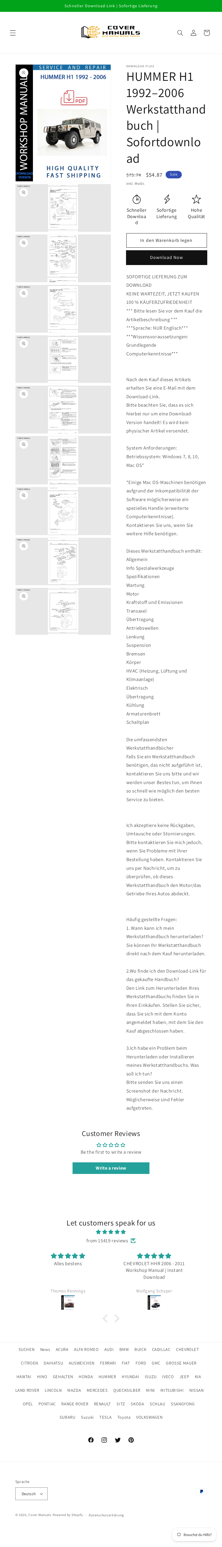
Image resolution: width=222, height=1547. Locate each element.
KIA (198, 1376)
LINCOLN (53, 1390)
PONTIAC (47, 1404)
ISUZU (151, 1376)
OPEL (28, 1404)
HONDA (86, 1376)
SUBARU (67, 1417)
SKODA (137, 1404)
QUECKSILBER (126, 1390)
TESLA (105, 1417)
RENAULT (102, 1404)
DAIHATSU (53, 1363)
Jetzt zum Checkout (166, 258)
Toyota (124, 1417)
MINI (150, 1390)
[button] (12, 32)
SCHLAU (157, 1404)
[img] (111, 1232)
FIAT (126, 1363)
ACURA (62, 1349)
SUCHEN (26, 1349)
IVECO (168, 1376)
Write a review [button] (111, 1168)
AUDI (109, 1349)
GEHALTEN (63, 1376)
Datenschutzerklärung (106, 1515)
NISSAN (196, 1390)
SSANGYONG (183, 1404)
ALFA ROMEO (86, 1349)
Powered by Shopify (68, 1515)
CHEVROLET (187, 1349)
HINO (42, 1376)
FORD (141, 1363)
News (45, 1349)
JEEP (184, 1376)
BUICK (140, 1349)
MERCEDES (97, 1390)
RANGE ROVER (74, 1404)
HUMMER (107, 1376)
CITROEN (29, 1363)
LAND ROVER (27, 1390)
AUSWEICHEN (82, 1363)
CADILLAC (161, 1349)
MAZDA (74, 1390)
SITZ (120, 1404)
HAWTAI (24, 1376)
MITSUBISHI (172, 1390)
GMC (156, 1363)
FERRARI (108, 1363)
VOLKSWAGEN (149, 1417)
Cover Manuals (39, 1515)
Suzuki (87, 1417)
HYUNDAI (130, 1376)
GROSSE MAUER (181, 1363)
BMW (124, 1349)
